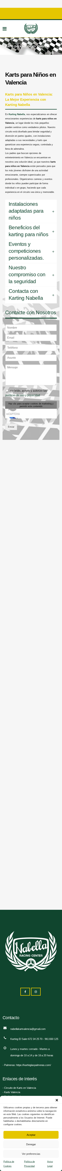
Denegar (31, 1144)
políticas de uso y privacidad (22, 395)
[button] (57, 1100)
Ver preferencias (31, 1153)
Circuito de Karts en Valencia (20, 1087)
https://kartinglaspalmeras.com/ (33, 1065)
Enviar (11, 427)
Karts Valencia (12, 1092)
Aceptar (31, 1134)
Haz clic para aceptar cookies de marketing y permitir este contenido (31, 405)
